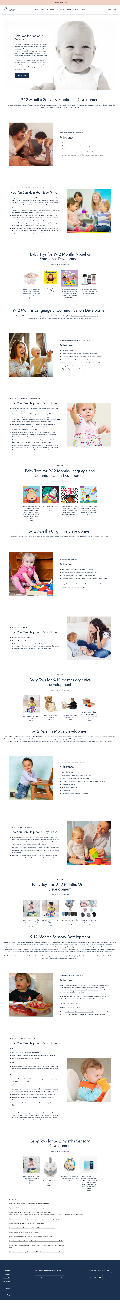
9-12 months (7, 1285)
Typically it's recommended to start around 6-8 (33, 419)
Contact (83, 9)
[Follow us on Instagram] (95, 1277)
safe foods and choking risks (45, 1091)
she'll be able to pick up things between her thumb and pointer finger (79, 741)
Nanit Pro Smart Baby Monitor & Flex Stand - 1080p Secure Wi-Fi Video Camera (88, 291)
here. (68, 264)
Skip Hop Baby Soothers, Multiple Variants (50, 1182)
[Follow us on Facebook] (90, 1277)
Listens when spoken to (72, 1003)
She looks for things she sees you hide (73, 572)
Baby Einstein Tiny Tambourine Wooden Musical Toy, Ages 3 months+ (69, 1178)
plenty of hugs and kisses (27, 1103)
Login (114, 9)
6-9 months (7, 1281)
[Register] (61, 1277)
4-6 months (7, 1278)
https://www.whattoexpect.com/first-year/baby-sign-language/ (26, 1223)
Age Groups (60, 9)
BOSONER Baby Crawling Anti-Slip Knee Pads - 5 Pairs (89, 921)
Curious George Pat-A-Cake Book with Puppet (50, 290)
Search (109, 9)
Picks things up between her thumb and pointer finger (77, 781)
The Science (50, 9)
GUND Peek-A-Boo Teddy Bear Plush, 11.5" (69, 716)
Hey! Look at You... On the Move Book (50, 507)
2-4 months (7, 1274)
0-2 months (7, 1271)
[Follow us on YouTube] (100, 1277)
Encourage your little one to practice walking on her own (28, 856)
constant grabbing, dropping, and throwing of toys (64, 739)
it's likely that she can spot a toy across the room (84, 990)
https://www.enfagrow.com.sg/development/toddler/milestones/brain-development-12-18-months (36, 1252)
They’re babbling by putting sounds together (83, 316)
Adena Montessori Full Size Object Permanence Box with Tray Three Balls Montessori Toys (89, 715)
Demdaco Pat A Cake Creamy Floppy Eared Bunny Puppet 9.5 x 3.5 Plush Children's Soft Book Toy (31, 292)
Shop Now (22, 75)
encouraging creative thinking (43, 648)
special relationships (29, 51)
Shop (42, 9)
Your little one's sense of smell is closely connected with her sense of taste (85, 996)
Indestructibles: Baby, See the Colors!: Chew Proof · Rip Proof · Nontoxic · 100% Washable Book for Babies (89, 509)
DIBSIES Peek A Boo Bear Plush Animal (50, 716)
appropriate (32, 1052)
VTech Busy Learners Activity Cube (31, 717)
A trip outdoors (42, 1066)
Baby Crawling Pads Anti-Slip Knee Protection (69, 921)
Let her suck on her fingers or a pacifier (32, 233)
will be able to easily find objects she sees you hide (93, 537)
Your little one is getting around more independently (79, 1012)
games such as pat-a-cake (71, 107)
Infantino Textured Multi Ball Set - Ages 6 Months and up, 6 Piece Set (31, 922)
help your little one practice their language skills (38, 414)
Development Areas (72, 9)
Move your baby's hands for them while (30, 427)
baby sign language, (26, 417)
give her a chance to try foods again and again (30, 1118)
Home (37, 9)
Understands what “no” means (70, 357)
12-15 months (7, 1289)
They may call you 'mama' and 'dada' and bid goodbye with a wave (71, 318)
